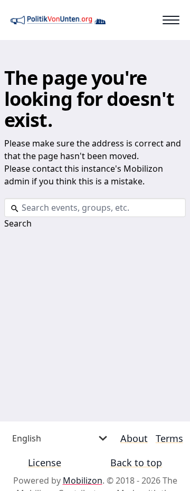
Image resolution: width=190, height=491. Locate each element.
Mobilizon (82, 480)
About (134, 438)
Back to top (136, 462)
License (44, 462)
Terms (169, 438)
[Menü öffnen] (171, 20)
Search (18, 223)
